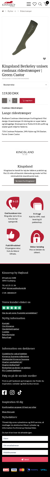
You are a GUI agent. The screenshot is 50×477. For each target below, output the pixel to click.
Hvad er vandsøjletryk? (12, 362)
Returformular (8, 334)
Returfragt (6, 337)
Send (26, 459)
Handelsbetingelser (10, 329)
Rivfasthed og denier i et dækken (16, 367)
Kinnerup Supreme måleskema (15, 356)
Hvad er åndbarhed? (11, 365)
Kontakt (5, 323)
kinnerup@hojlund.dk (16, 288)
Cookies (5, 331)
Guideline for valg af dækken (14, 353)
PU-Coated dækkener (11, 370)
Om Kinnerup (8, 326)
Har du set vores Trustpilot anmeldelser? (19, 313)
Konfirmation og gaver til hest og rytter (19, 407)
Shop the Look (8, 412)
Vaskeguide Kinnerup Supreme (15, 359)
